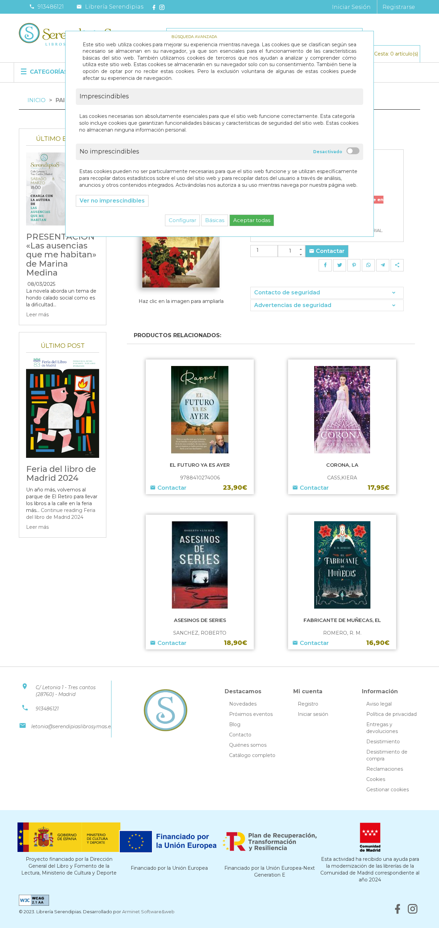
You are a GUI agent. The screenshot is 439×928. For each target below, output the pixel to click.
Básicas (214, 220)
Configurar (182, 220)
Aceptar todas (251, 220)
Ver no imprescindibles (112, 200)
